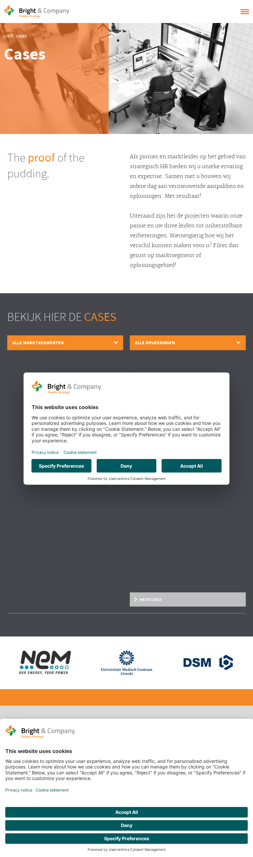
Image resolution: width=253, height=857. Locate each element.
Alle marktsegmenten (38, 343)
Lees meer (16, 577)
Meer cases (151, 599)
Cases (21, 36)
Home (9, 36)
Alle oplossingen (155, 343)
